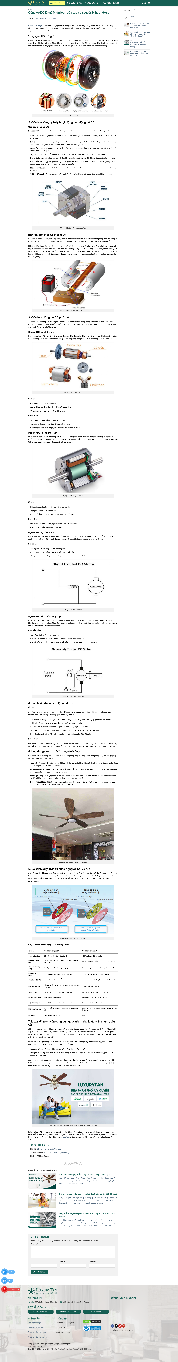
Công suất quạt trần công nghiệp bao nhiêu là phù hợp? (139, 53)
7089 (132, 17)
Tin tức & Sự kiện (92, 3)
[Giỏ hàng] (149, 3)
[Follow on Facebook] (112, 1326)
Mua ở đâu (106, 3)
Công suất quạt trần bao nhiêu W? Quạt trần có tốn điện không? (140, 34)
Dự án (79, 3)
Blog (30, 9)
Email (62, 1262)
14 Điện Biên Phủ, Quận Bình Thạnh (57, 1152)
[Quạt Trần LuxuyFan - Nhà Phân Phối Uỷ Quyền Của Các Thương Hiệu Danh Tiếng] (37, 3)
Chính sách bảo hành (36, 1327)
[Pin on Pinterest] (76, 1163)
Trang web (92, 1262)
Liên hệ (116, 3)
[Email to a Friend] (73, 1163)
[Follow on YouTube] (123, 1326)
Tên (32, 1262)
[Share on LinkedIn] (80, 1163)
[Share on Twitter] (69, 1163)
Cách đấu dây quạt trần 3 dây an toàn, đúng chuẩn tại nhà (139, 25)
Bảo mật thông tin (35, 1323)
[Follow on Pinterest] (120, 1326)
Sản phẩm (57, 3)
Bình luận (34, 1244)
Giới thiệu (71, 3)
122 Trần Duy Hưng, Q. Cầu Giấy (49, 1149)
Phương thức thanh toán (37, 1332)
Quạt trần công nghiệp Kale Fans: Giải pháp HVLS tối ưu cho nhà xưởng (139, 44)
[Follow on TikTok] (116, 1326)
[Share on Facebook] (65, 1163)
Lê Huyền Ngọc (50, 18)
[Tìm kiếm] (142, 3)
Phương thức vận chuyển (37, 1337)
